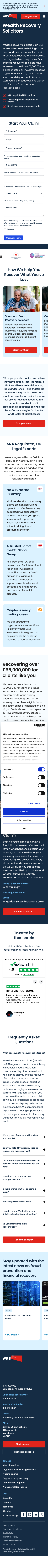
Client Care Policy (10, 1537)
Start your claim (30, 16)
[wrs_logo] (17, 1359)
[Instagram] (29, 1514)
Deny (24, 828)
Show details (34, 803)
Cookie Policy (8, 1533)
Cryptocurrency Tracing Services (19, 1469)
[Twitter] (41, 1514)
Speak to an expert (24, 1239)
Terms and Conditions (12, 1529)
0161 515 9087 (11, 887)
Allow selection (24, 820)
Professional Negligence (15, 1487)
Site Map (7, 1511)
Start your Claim (24, 423)
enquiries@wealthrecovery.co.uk (23, 901)
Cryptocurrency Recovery (15, 1478)
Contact (7, 1502)
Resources (8, 1506)
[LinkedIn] (35, 1514)
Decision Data (9, 1544)
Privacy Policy (9, 1525)
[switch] (41, 777)
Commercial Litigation (14, 1482)
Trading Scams (10, 1473)
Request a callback (24, 911)
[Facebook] (23, 1514)
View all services (11, 1465)
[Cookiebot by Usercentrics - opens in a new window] (34, 725)
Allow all (24, 811)
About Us (7, 1498)
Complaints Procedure (13, 1540)
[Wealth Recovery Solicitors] (10, 16)
